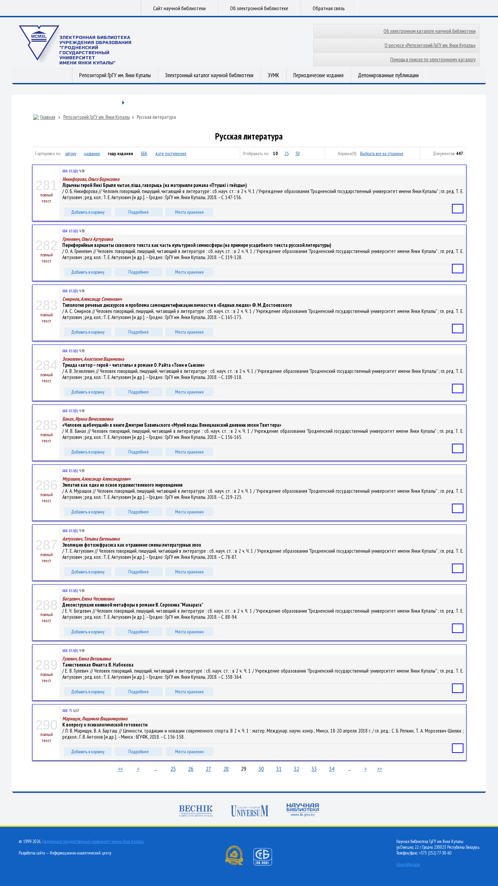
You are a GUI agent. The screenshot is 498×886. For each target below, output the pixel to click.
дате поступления (170, 153)
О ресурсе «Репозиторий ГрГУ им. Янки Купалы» (430, 45)
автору (70, 153)
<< (120, 769)
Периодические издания (318, 75)
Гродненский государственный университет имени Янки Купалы (93, 841)
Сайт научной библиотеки (179, 8)
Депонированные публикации (388, 75)
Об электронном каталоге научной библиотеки (429, 31)
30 (261, 769)
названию (92, 153)
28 (226, 769)
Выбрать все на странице (381, 153)
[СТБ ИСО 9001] (267, 864)
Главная (47, 117)
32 (296, 769)
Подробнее (138, 212)
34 (331, 769)
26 (190, 769)
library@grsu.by (408, 864)
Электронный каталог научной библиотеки (209, 75)
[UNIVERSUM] (250, 811)
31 (279, 769)
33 (314, 769)
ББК (144, 153)
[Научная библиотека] (303, 810)
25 (287, 153)
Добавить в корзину (87, 212)
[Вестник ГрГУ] (196, 811)
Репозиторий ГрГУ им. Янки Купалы (115, 75)
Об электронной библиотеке (259, 8)
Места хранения (189, 212)
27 (208, 769)
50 (297, 153)
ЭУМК (273, 75)
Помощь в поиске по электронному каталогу (433, 59)
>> (379, 769)
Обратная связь (329, 8)
